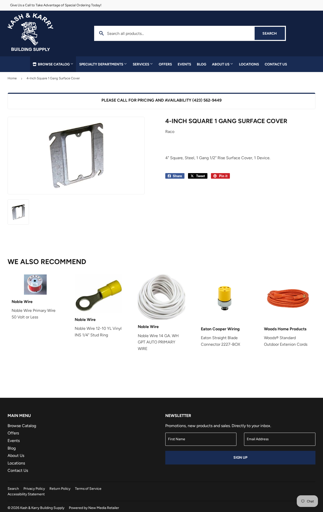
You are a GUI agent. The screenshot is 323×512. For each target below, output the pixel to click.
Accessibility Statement (26, 494)
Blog (201, 64)
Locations (249, 64)
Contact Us (276, 64)
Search (273, 33)
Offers (165, 64)
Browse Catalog (53, 64)
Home (12, 78)
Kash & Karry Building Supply (42, 508)
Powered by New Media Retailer (94, 508)
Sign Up (240, 457)
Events (184, 64)
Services (141, 64)
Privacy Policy (34, 488)
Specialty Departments (101, 64)
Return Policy (59, 488)
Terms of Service (88, 488)
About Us (221, 64)
